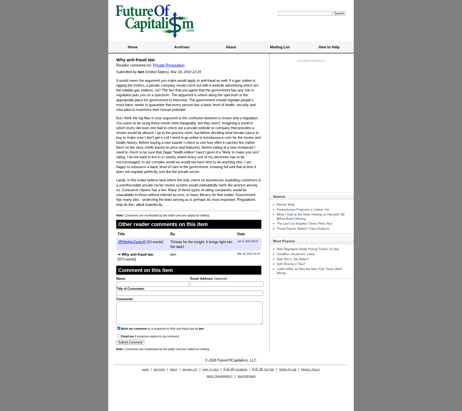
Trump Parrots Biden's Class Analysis (303, 228)
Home (133, 47)
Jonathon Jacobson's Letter (296, 254)
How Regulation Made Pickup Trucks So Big (308, 249)
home (145, 369)
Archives (181, 47)
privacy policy (310, 369)
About (231, 47)
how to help (210, 369)
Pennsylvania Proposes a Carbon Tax (303, 209)
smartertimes (246, 376)
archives (159, 369)
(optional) (208, 278)
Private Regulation (169, 65)
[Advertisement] (312, 94)
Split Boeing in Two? (291, 264)
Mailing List (280, 47)
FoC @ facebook (235, 369)
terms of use (287, 369)
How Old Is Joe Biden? (293, 259)
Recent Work (286, 204)
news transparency (220, 376)
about (174, 369)
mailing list (190, 369)
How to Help (329, 47)
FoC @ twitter (263, 369)
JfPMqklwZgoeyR (132, 242)
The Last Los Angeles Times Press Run (304, 223)
